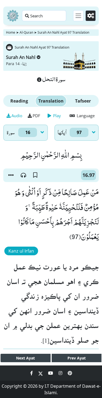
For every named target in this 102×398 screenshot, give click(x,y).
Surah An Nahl (20, 57)
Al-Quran (26, 32)
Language (85, 115)
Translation (51, 101)
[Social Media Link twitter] (41, 373)
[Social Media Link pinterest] (70, 373)
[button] (10, 175)
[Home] (13, 16)
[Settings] (90, 15)
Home (10, 32)
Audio (16, 115)
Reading (19, 101)
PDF (36, 115)
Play (56, 115)
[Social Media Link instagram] (60, 373)
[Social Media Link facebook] (32, 373)
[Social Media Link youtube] (51, 373)
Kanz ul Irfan (21, 251)
